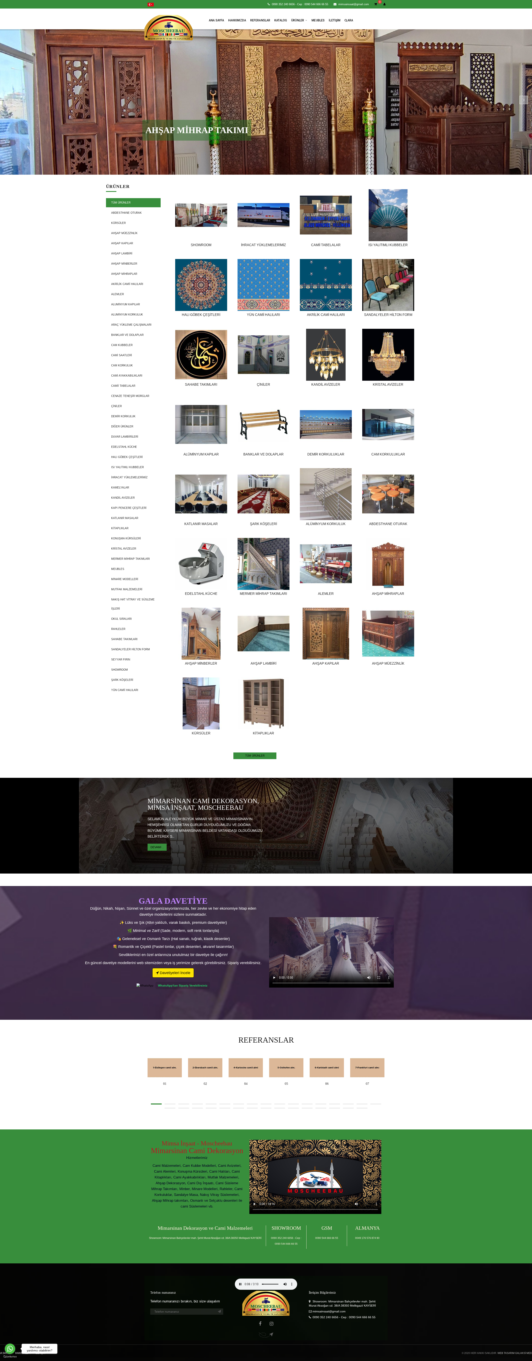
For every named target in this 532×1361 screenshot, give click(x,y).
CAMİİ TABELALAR (123, 385)
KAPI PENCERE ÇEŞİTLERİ (129, 507)
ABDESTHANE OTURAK (126, 212)
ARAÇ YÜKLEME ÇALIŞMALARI (131, 324)
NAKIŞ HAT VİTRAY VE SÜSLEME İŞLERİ (133, 604)
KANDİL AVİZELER (123, 497)
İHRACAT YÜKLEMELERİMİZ (129, 477)
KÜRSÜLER (118, 223)
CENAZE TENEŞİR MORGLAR (130, 396)
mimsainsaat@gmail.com (353, 4)
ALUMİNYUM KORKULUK (127, 314)
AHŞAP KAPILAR (122, 243)
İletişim (334, 20)
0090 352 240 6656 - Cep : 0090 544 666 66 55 (300, 4)
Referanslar (260, 20)
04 (246, 1083)
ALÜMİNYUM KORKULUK (326, 524)
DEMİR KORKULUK (123, 416)
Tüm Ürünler (121, 202)
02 (205, 1083)
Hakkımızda (237, 20)
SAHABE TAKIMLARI (124, 639)
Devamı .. (157, 847)
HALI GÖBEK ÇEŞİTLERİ (127, 457)
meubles (318, 20)
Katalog (280, 20)
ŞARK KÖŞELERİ (122, 679)
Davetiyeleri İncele (174, 973)
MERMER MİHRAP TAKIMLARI (130, 558)
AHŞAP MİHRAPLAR (124, 273)
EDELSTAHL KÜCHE (124, 446)
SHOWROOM (119, 669)
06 (327, 1083)
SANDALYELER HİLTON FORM (130, 649)
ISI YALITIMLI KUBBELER (127, 467)
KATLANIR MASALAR (124, 518)
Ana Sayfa (216, 20)
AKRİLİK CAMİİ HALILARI (127, 284)
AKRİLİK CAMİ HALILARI (326, 315)
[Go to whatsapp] (10, 1349)
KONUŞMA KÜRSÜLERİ (126, 538)
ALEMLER (117, 294)
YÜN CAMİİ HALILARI (124, 690)
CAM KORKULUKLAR (388, 454)
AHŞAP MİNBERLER (124, 263)
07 (367, 1083)
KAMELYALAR (120, 487)
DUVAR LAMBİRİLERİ (124, 436)
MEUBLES (117, 569)
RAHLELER (118, 629)
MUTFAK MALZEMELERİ (126, 589)
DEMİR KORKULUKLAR (325, 454)
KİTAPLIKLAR (119, 528)
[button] (151, 4)
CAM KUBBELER (122, 345)
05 (286, 1083)
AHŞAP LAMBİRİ (121, 253)
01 (164, 1083)
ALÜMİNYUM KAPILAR (201, 454)
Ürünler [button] (297, 20)
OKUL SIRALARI (121, 618)
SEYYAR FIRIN (120, 659)
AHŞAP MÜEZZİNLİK (124, 233)
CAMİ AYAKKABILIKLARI (126, 375)
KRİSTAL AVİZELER (123, 548)
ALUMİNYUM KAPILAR (125, 304)
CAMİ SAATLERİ (121, 355)
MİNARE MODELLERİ (124, 579)
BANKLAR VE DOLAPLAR (127, 334)
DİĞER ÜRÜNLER (122, 426)
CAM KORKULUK (122, 365)
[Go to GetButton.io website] (10, 1356)
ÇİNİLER (116, 406)
